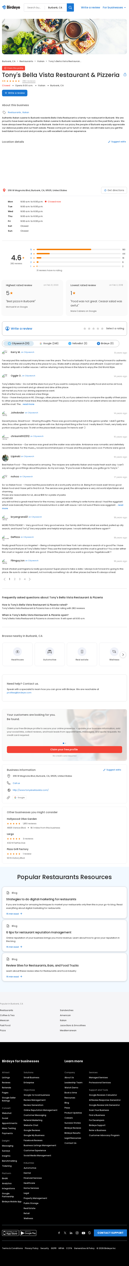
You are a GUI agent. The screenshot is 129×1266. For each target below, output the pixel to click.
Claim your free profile (64, 749)
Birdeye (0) (107, 343)
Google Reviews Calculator (103, 1095)
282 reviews (28, 81)
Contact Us (70, 1143)
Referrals (6, 1087)
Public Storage (31, 1203)
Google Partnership (8, 1195)
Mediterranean (68, 1030)
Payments (7, 1133)
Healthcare (29, 1183)
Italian (40, 61)
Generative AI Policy (84, 1248)
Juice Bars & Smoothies (73, 1025)
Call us (16, 783)
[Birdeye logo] (11, 7)
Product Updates (73, 1112)
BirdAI (5, 1178)
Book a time (70, 1092)
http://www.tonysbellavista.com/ (31, 790)
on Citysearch (27, 352)
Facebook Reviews (33, 1140)
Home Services (31, 1188)
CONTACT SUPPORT (110, 1233)
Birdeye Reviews (72, 1127)
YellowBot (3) (79, 343)
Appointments (9, 1123)
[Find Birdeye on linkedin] (71, 1232)
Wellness (28, 1218)
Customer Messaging (35, 1115)
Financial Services (33, 1178)
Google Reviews (32, 1130)
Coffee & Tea (7, 1015)
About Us (69, 1077)
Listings (6, 1077)
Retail (27, 1213)
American (65, 1015)
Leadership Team (73, 1082)
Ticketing (7, 1165)
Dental (27, 1173)
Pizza (3, 1030)
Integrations (8, 1188)
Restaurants (26, 61)
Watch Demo (71, 1087)
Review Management (35, 1100)
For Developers (96, 1120)
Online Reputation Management (40, 1110)
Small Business (31, 1077)
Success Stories (72, 1122)
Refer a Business (97, 1130)
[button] (29, 579)
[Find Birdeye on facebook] (59, 1232)
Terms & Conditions (12, 1248)
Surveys (6, 1150)
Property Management (35, 1198)
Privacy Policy (31, 1248)
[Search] (70, 7)
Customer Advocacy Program (104, 1135)
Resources (69, 1097)
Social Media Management (37, 1155)
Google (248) (50, 343)
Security (44, 1248)
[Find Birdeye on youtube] (83, 1232)
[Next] (123, 655)
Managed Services (98, 1077)
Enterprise (29, 1082)
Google (21, 797)
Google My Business (34, 1135)
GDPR (53, 1248)
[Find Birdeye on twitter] (65, 1232)
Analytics (7, 1183)
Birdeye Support (97, 1125)
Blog (66, 1102)
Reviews (6, 1082)
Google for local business (37, 1095)
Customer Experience (35, 1150)
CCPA (69, 1248)
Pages (5, 1092)
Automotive (30, 1167)
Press (67, 1107)
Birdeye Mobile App (12, 1201)
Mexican (4, 1020)
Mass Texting (9, 1128)
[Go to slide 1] (63, 743)
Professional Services (100, 1082)
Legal (26, 1193)
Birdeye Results (72, 1133)
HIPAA (61, 1248)
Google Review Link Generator (104, 1105)
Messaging (7, 1145)
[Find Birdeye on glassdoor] (90, 1232)
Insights (6, 1155)
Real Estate (29, 1208)
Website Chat (31, 1125)
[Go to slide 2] (65, 743)
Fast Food (5, 1025)
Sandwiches (66, 1010)
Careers (68, 1117)
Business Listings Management (40, 1145)
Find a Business (97, 1115)
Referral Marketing (33, 1120)
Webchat (7, 1113)
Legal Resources (72, 1138)
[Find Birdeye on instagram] (77, 1232)
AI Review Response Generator (105, 1100)
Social (5, 1118)
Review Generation (33, 1105)
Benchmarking (9, 1160)
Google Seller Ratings (9, 1099)
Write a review (90, 7)
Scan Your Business (99, 1110)
